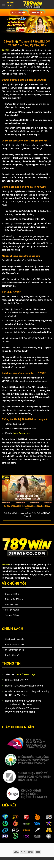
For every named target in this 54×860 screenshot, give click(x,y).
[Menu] (3, 4)
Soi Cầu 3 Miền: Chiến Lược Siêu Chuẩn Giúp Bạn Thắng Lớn (27, 507)
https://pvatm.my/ (22, 433)
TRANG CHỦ (10, 4)
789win (5, 564)
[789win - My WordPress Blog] (32, 4)
